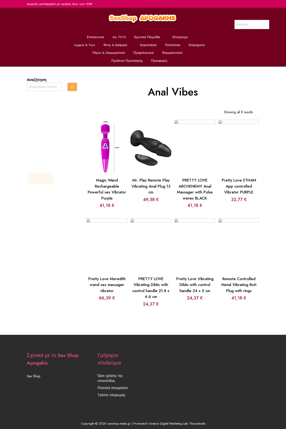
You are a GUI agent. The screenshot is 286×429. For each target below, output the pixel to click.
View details (107, 150)
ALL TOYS (119, 37)
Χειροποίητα (148, 45)
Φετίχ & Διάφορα (115, 45)
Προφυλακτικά (143, 52)
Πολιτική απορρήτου (113, 387)
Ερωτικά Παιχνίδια (147, 37)
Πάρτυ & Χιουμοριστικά (108, 52)
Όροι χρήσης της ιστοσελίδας (110, 378)
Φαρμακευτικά (172, 52)
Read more (239, 139)
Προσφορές (159, 60)
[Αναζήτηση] (72, 87)
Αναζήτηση (36, 79)
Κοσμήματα (197, 45)
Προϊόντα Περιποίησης (127, 60)
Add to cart (107, 139)
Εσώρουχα (180, 37)
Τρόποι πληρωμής (111, 395)
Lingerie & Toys (84, 45)
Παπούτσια (172, 45)
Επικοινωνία (95, 37)
